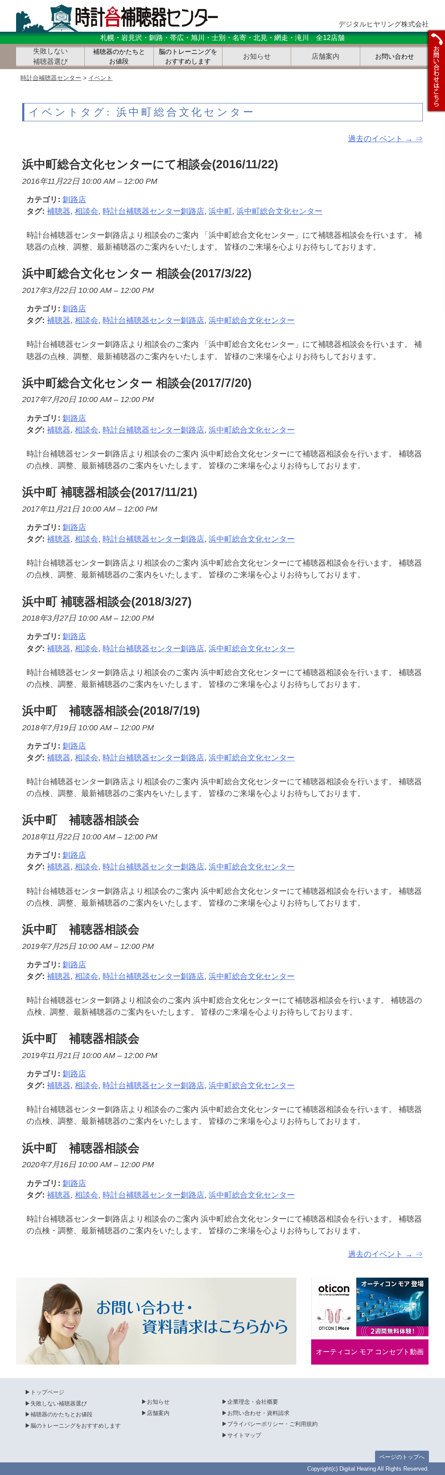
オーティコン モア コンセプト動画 (370, 1351)
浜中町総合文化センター (279, 211)
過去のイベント (380, 138)
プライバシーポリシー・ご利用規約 (272, 1424)
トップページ (47, 1392)
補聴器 (58, 211)
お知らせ (158, 1401)
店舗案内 (158, 1413)
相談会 (86, 211)
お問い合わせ (394, 56)
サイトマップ (244, 1435)
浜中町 (220, 211)
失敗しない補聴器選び (58, 1403)
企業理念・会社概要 (252, 1401)
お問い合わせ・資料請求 (258, 1413)
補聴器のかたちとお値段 (119, 56)
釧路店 (74, 199)
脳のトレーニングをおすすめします (188, 56)
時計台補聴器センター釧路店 (153, 211)
